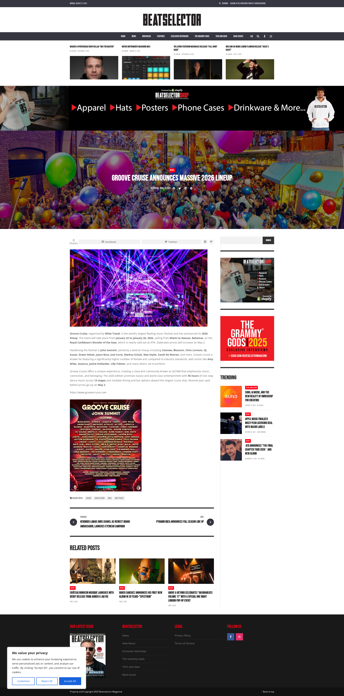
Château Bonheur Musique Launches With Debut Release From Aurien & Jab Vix (92, 595)
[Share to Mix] (211, 242)
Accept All (70, 681)
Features (161, 36)
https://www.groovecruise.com (88, 392)
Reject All (46, 681)
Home (123, 36)
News (134, 36)
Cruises (88, 498)
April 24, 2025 (165, 188)
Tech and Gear (221, 36)
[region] (46, 668)
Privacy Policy (183, 635)
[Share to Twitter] (180, 188)
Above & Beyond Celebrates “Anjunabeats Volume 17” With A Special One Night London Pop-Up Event (190, 596)
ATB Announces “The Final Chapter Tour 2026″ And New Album (259, 449)
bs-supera (73, 51)
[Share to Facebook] (174, 188)
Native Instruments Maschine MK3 (136, 46)
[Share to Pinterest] (191, 188)
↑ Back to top (267, 691)
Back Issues (238, 36)
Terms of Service (185, 643)
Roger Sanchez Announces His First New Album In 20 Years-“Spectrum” (140, 595)
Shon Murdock (261, 432)
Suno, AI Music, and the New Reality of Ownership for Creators (259, 396)
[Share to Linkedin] (185, 188)
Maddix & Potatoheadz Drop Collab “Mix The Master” (92, 46)
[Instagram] (271, 36)
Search (268, 240)
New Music (146, 36)
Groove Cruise (78, 333)
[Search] (258, 36)
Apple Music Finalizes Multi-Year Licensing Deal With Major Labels (259, 423)
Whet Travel (119, 498)
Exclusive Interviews (179, 36)
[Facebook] (264, 36)
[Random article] (251, 36)
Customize (23, 681)
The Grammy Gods (202, 36)
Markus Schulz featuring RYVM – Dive (243, 3)
